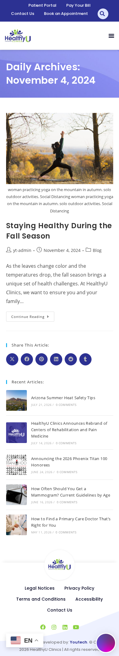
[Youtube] (75, 627)
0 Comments (66, 405)
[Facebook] (43, 627)
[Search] (103, 14)
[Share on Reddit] (71, 359)
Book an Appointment (66, 13)
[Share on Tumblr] (85, 359)
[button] (111, 35)
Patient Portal (42, 5)
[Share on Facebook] (27, 359)
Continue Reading (32, 315)
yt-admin (22, 250)
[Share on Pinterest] (41, 359)
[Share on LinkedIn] (56, 359)
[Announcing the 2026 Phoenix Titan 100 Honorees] (16, 464)
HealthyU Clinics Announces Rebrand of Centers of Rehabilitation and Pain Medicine (69, 429)
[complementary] (59, 445)
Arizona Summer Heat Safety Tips (63, 397)
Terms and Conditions (41, 599)
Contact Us (22, 13)
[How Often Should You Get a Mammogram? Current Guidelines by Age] (16, 494)
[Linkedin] (65, 627)
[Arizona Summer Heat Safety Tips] (16, 400)
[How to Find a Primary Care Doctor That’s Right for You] (16, 525)
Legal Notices (40, 588)
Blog (97, 250)
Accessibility (89, 599)
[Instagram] (54, 627)
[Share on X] (12, 359)
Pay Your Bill (78, 5)
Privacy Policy (79, 588)
